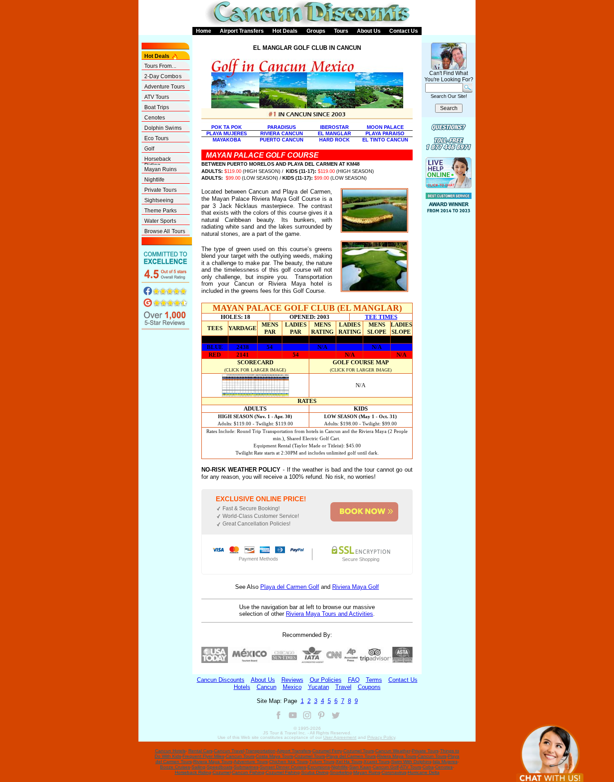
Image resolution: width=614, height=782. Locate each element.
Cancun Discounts (221, 679)
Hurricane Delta (424, 772)
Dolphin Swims (163, 128)
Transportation (260, 750)
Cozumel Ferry (327, 750)
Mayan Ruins (160, 169)
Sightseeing (159, 200)
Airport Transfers (242, 31)
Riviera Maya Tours (396, 756)
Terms (374, 679)
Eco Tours (156, 138)
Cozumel (222, 772)
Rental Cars (200, 750)
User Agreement (339, 737)
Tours (341, 31)
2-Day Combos (163, 76)
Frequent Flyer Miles (203, 756)
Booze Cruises (175, 766)
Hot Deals (285, 31)
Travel (343, 687)
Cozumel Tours (358, 750)
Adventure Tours (164, 87)
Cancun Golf (386, 766)
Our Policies (326, 679)
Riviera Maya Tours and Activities (329, 613)
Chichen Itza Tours (288, 761)
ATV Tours (156, 97)
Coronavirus (394, 772)
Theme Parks (160, 211)
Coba (428, 766)
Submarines (246, 766)
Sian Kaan (360, 766)
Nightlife (154, 180)
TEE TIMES (381, 317)
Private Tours (160, 190)
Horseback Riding (157, 159)
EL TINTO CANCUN (385, 139)
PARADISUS (281, 127)
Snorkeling (341, 772)
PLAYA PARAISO (385, 133)
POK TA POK (226, 127)
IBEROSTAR (334, 127)
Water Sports (160, 221)
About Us (369, 31)
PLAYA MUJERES (226, 133)
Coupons (369, 687)
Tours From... (160, 66)
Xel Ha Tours (349, 761)
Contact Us (403, 31)
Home (203, 31)
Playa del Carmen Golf (289, 586)
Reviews (292, 679)
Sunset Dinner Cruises (283, 766)
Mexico (292, 687)
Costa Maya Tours (274, 756)
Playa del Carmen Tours (351, 756)
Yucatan (318, 687)
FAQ (354, 679)
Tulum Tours (321, 761)
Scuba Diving (315, 772)
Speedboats (219, 766)
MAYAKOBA (227, 139)
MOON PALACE (385, 127)
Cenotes (154, 118)
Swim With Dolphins (411, 761)
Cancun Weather (392, 750)
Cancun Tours (240, 756)
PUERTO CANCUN (281, 139)
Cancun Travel (229, 750)
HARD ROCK (334, 139)
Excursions (318, 766)
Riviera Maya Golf (355, 586)
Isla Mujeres (445, 761)
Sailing (198, 766)
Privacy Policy (381, 737)
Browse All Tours (165, 231)
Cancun (266, 687)
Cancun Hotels (170, 750)
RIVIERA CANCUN (281, 133)
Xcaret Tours (377, 761)
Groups (316, 31)
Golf (149, 149)
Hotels (242, 687)
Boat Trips (156, 107)
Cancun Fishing (248, 772)
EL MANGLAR (334, 133)
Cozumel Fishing (283, 772)
